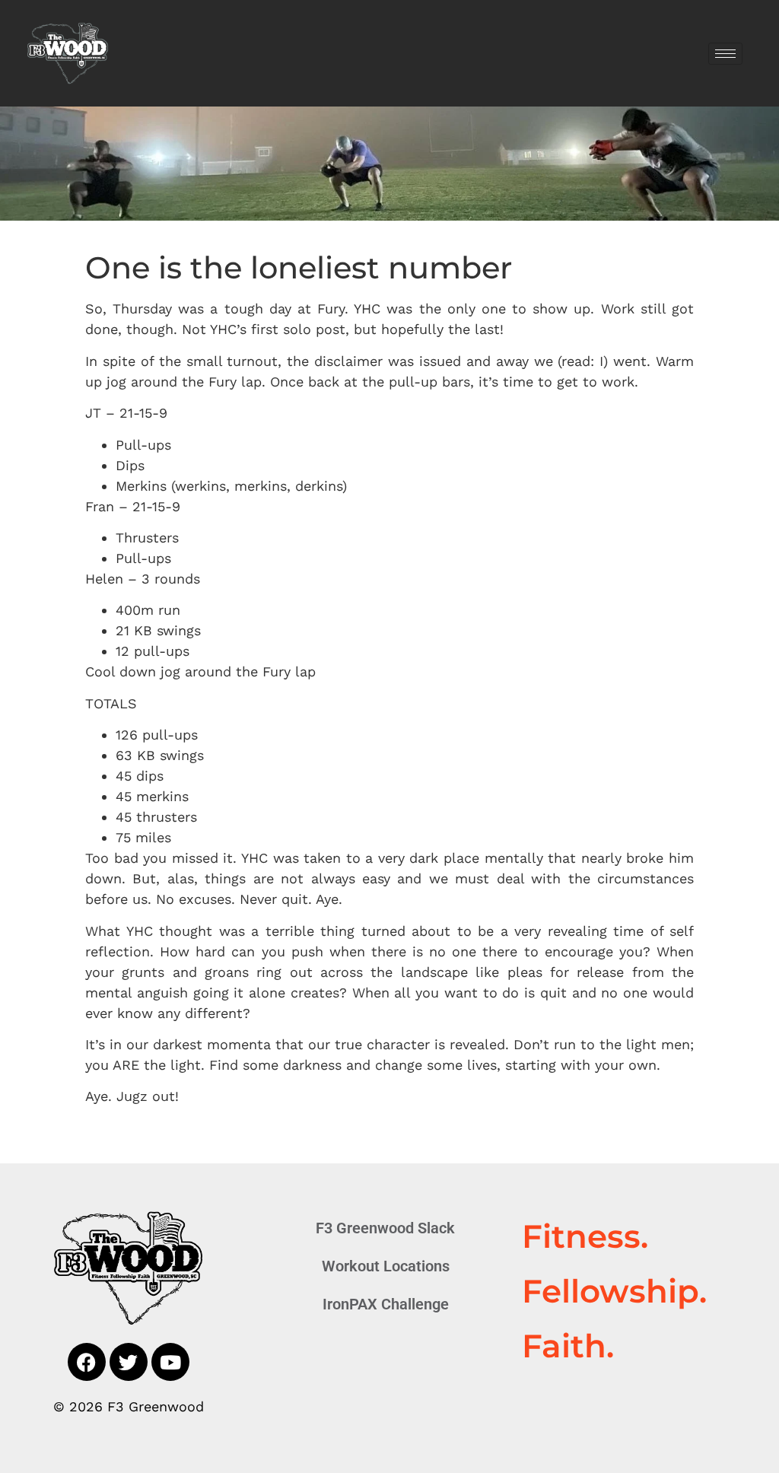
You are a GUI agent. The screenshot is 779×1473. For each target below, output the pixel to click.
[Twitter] (129, 1362)
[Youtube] (170, 1362)
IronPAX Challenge (386, 1304)
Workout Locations (386, 1266)
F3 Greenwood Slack (385, 1228)
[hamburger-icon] (725, 54)
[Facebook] (87, 1362)
